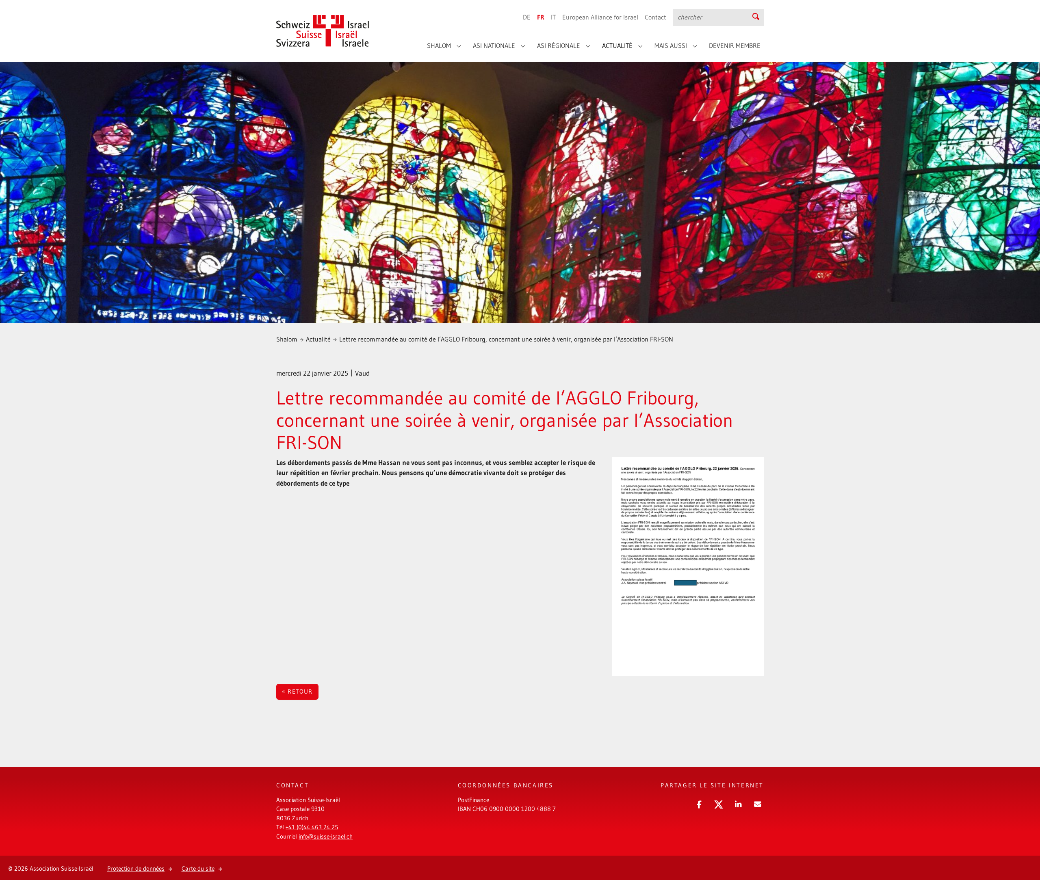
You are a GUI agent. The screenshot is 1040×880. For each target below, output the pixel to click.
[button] (698, 803)
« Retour (297, 691)
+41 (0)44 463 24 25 (312, 827)
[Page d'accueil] (322, 24)
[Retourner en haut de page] (1021, 845)
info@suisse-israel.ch (326, 836)
